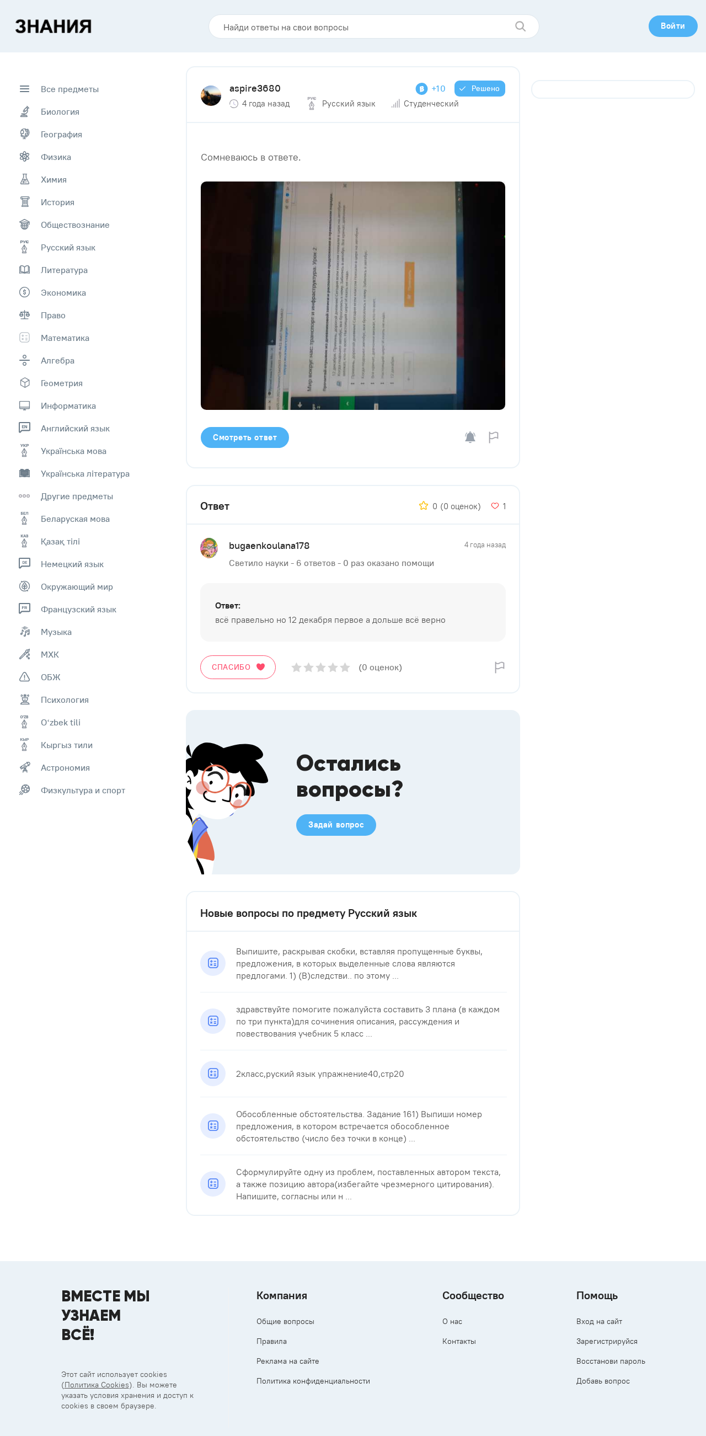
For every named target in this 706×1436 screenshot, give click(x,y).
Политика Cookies (97, 1385)
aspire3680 (255, 88)
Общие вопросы (285, 1321)
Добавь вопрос (603, 1381)
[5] (345, 667)
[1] (296, 667)
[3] (320, 667)
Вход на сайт (599, 1321)
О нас (452, 1321)
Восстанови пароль (610, 1361)
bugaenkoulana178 (269, 545)
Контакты (459, 1341)
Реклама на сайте (287, 1361)
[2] (308, 667)
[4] (333, 667)
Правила (271, 1341)
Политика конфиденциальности (313, 1381)
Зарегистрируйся (607, 1341)
